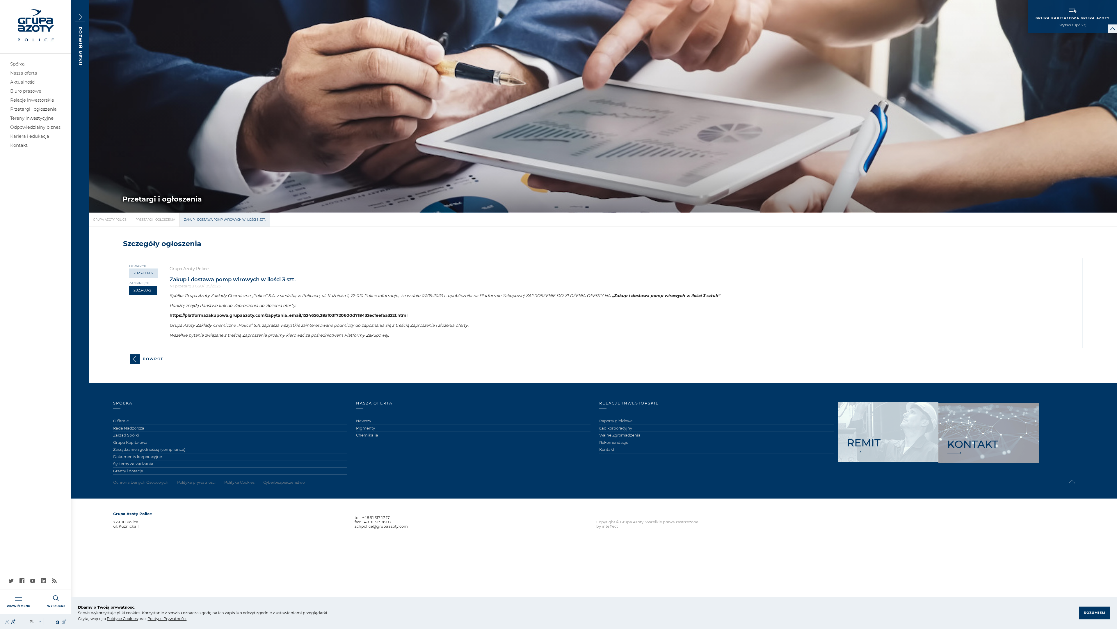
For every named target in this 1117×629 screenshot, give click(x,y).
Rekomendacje (613, 442)
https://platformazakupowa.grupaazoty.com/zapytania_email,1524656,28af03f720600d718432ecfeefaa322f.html (289, 315)
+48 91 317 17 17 (376, 517)
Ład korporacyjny (615, 428)
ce (120, 618)
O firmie (121, 420)
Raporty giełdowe (616, 420)
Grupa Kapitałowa (130, 442)
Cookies (130, 618)
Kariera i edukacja (29, 136)
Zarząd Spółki (126, 435)
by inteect (607, 526)
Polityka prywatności (196, 482)
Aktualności (22, 82)
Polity (112, 618)
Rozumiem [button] (1094, 613)
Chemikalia (367, 435)
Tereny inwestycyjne (32, 118)
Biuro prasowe (25, 91)
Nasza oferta (23, 73)
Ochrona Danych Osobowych (140, 482)
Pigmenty (365, 428)
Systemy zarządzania (133, 463)
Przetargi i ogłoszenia (33, 109)
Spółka (17, 64)
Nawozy (363, 420)
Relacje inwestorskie (32, 100)
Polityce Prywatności (166, 618)
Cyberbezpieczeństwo (284, 482)
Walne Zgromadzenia (620, 435)
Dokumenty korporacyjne (137, 456)
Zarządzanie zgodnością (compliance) (149, 449)
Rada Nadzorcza (128, 428)
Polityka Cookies (239, 482)
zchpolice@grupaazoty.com (381, 526)
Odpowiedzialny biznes (35, 127)
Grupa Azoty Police (110, 220)
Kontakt (19, 145)
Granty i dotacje (128, 471)
